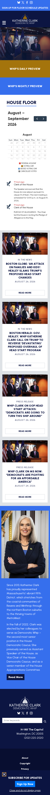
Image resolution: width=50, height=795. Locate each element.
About (25, 758)
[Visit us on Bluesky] (19, 2)
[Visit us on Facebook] (28, 2)
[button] (25, 790)
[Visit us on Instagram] (31, 2)
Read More (25, 292)
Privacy (25, 769)
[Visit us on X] (24, 2)
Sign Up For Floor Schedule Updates (25, 7)
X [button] (4, 774)
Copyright (25, 763)
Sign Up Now (25, 784)
